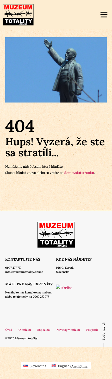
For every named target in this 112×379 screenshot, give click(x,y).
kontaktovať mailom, (38, 292)
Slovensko (62, 272)
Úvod (8, 330)
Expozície (43, 330)
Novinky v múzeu (68, 330)
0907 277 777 (13, 267)
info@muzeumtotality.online (24, 272)
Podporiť (92, 330)
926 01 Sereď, (65, 267)
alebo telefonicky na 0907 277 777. (27, 296)
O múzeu (24, 330)
